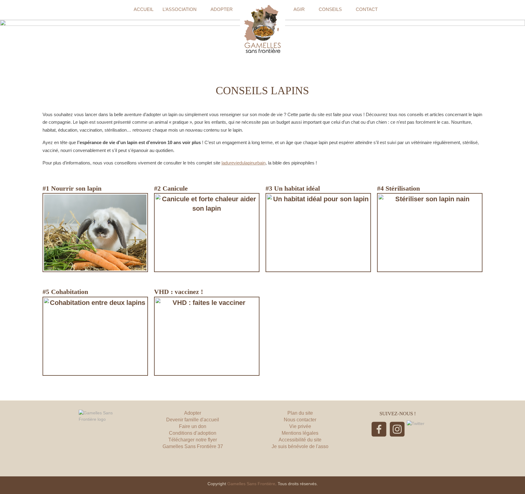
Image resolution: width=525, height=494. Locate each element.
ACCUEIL (143, 9)
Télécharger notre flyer (192, 439)
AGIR (299, 9)
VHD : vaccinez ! (178, 291)
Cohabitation (69, 291)
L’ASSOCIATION (180, 9)
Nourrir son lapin (76, 188)
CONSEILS (330, 9)
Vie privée (300, 426)
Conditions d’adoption (192, 433)
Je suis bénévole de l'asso (300, 446)
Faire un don (192, 426)
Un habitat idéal (297, 188)
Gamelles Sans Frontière (251, 483)
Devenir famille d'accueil (192, 419)
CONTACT (367, 9)
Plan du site (300, 413)
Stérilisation (403, 188)
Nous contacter (300, 419)
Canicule (175, 188)
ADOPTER (222, 9)
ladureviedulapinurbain (243, 162)
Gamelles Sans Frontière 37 (193, 446)
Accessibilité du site (300, 439)
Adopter (192, 413)
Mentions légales (300, 433)
